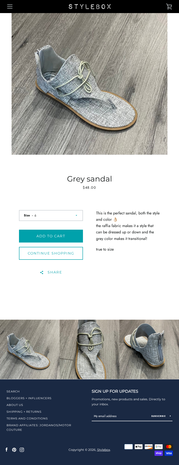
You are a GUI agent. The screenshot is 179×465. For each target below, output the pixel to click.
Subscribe (159, 416)
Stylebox (103, 450)
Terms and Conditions (27, 418)
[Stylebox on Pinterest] (14, 449)
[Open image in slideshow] (89, 84)
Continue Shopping (51, 253)
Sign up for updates (115, 391)
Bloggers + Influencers (29, 398)
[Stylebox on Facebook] (6, 449)
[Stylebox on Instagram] (22, 449)
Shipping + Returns (24, 411)
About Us (15, 405)
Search (13, 391)
